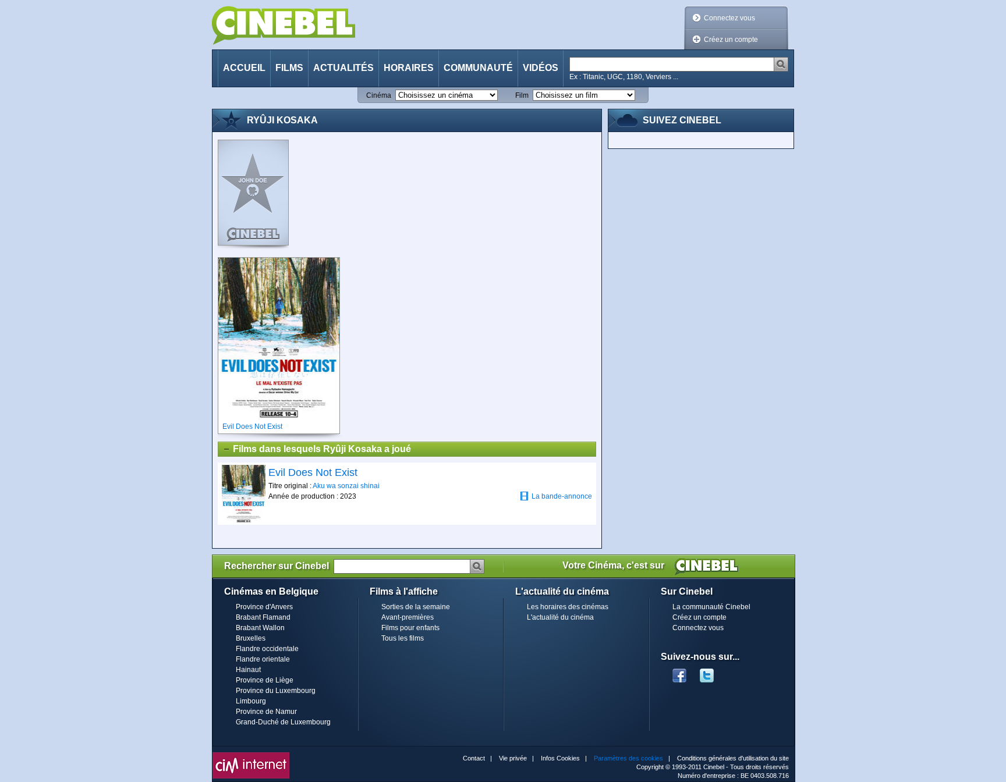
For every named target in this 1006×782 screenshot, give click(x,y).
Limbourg (251, 701)
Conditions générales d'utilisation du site (733, 758)
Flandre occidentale (267, 649)
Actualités (343, 68)
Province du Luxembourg (276, 691)
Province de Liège (264, 680)
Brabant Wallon (260, 628)
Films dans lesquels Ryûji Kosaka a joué (322, 449)
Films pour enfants (410, 628)
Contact (474, 758)
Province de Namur (266, 712)
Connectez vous (729, 18)
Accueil (244, 68)
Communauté (478, 68)
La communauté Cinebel (711, 607)
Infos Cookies (560, 758)
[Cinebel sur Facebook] (679, 672)
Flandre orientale (263, 659)
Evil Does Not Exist (312, 472)
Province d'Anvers (264, 607)
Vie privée (513, 758)
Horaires (409, 68)
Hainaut (248, 670)
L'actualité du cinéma (560, 617)
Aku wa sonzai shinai (346, 486)
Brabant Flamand (263, 617)
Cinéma (378, 95)
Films (289, 68)
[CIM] (250, 755)
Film (522, 95)
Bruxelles (250, 638)
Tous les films (402, 638)
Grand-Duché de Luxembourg (283, 722)
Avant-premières (407, 617)
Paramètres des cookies (628, 758)
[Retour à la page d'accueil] (283, 25)
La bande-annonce (562, 496)
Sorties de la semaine (415, 607)
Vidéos (540, 68)
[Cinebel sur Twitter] (712, 672)
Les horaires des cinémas (567, 607)
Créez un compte (731, 39)
